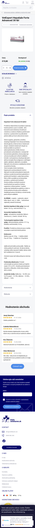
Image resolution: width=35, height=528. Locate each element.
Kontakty (4, 472)
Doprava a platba (7, 475)
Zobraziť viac (17, 366)
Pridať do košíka (19, 68)
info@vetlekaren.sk (11, 432)
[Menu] (32, 2)
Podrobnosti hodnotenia (25, 24)
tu (24, 512)
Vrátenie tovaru (6, 487)
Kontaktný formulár (12, 447)
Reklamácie (5, 484)
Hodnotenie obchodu (18, 306)
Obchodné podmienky (8, 478)
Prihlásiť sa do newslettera (12, 406)
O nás (3, 457)
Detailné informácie (8, 73)
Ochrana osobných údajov (10, 481)
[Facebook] (3, 440)
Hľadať (30, 7)
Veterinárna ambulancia (9, 463)
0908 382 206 (10, 435)
